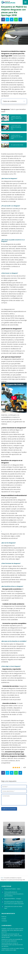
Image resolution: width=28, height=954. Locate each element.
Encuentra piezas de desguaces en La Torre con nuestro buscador (14, 902)
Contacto (4, 921)
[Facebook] (3, 19)
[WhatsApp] (16, 19)
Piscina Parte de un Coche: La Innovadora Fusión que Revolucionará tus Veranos (12, 944)
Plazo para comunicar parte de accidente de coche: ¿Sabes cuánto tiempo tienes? (12, 935)
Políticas (4, 916)
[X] (12, 19)
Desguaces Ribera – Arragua (12, 898)
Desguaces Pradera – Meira (12, 889)
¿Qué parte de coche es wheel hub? (13, 907)
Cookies (4, 919)
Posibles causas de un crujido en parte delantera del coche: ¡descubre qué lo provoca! (12, 930)
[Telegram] (20, 19)
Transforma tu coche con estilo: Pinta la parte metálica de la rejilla (13, 949)
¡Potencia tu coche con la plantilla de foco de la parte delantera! (12, 940)
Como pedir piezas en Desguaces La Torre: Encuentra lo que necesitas (13, 894)
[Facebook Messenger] (7, 19)
